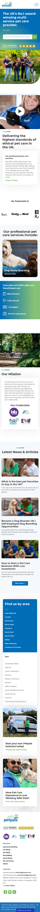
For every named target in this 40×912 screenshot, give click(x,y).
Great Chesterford (12, 671)
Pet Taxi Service (8, 861)
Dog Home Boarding (10, 847)
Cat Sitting (6, 850)
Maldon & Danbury (12, 679)
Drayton (8, 667)
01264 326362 (10, 885)
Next (36, 258)
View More (19, 583)
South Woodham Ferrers (14, 690)
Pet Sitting (6, 852)
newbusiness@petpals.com (26, 875)
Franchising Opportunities (16, 750)
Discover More (10, 274)
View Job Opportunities (15, 801)
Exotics (5, 864)
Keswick (8, 675)
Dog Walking (7, 855)
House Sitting (7, 858)
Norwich (8, 683)
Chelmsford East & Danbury (15, 701)
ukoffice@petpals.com (23, 872)
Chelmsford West (11, 664)
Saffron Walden (11, 686)
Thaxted (8, 698)
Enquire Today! (11, 180)
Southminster (10, 694)
